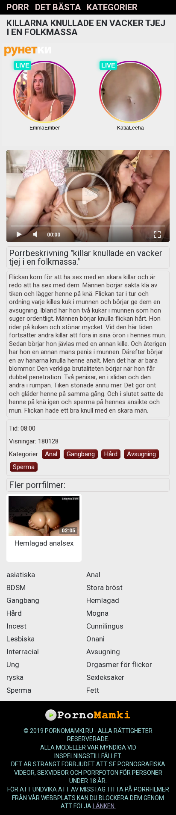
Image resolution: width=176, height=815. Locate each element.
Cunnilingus (104, 626)
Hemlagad (102, 600)
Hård (110, 454)
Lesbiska (20, 639)
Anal (51, 454)
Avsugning (141, 454)
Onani (95, 639)
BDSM (16, 587)
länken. (104, 806)
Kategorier (112, 7)
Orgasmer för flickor (119, 664)
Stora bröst (104, 587)
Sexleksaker (105, 677)
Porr (17, 7)
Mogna (97, 613)
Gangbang (81, 454)
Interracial (22, 651)
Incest (16, 626)
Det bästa (58, 7)
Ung (12, 664)
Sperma (24, 467)
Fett (92, 690)
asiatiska (20, 574)
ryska (14, 677)
